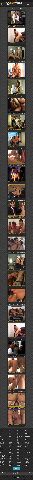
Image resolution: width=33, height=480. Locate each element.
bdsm (10, 448)
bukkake (27, 445)
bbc (9, 446)
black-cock (19, 436)
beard (10, 450)
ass (1, 453)
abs (1, 433)
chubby (27, 464)
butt (26, 446)
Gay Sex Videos (16, 473)
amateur (2, 442)
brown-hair (27, 436)
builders (27, 443)
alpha (1, 440)
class (26, 465)
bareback (11, 442)
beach (10, 449)
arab (1, 449)
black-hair (19, 437)
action (1, 434)
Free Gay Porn (18, 472)
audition (2, 462)
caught (26, 459)
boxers (18, 458)
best (10, 461)
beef (10, 456)
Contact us (7, 479)
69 (1, 432)
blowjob (18, 440)
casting (26, 456)
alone (1, 439)
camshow (27, 452)
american (2, 445)
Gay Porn (13, 472)
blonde (18, 439)
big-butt (10, 464)
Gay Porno (24, 472)
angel (1, 448)
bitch (18, 433)
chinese (27, 462)
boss (18, 453)
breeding (19, 465)
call (26, 448)
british (26, 432)
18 (1, 430)
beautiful (11, 453)
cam (26, 449)
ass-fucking (3, 455)
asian (1, 452)
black (18, 434)
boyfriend (19, 461)
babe (1, 465)
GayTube (28, 472)
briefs (26, 430)
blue (18, 442)
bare (10, 440)
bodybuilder (19, 446)
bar (9, 439)
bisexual (19, 432)
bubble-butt (28, 440)
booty (18, 452)
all (0, 437)
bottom (18, 455)
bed (9, 455)
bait (9, 433)
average (2, 464)
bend (10, 459)
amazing (2, 443)
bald (10, 434)
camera (27, 450)
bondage (19, 448)
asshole (2, 459)
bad (9, 432)
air (1, 436)
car (26, 453)
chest (26, 461)
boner (18, 449)
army (1, 450)
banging (10, 437)
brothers (27, 433)
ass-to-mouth (3, 458)
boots (18, 450)
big (9, 462)
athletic (2, 461)
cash (26, 455)
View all (16, 468)
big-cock (11, 465)
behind (10, 458)
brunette (27, 437)
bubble (26, 439)
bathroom (11, 445)
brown (26, 434)
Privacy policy (24, 479)
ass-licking (2, 456)
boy (18, 459)
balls (10, 436)
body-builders (20, 445)
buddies (27, 442)
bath (10, 443)
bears (10, 452)
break (18, 464)
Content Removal (14, 479)
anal (1, 446)
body (18, 443)
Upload (19, 479)
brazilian (19, 462)
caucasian (27, 458)
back (10, 430)
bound (18, 456)
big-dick (19, 430)
